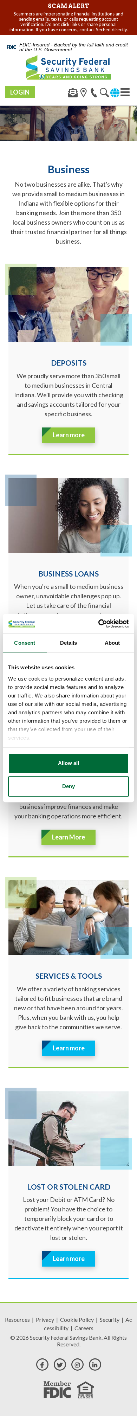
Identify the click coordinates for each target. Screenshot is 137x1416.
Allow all (68, 763)
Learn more (69, 435)
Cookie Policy (77, 1319)
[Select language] (114, 92)
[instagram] (77, 1364)
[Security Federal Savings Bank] (68, 67)
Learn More (68, 837)
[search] (83, 94)
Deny (68, 786)
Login (20, 92)
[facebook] (42, 1364)
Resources (17, 1319)
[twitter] (60, 1364)
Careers (83, 1328)
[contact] (73, 94)
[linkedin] (95, 1364)
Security (109, 1319)
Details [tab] (68, 643)
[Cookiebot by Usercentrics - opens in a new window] (98, 623)
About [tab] (112, 643)
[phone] (94, 94)
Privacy (45, 1319)
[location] (104, 94)
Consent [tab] (24, 643)
